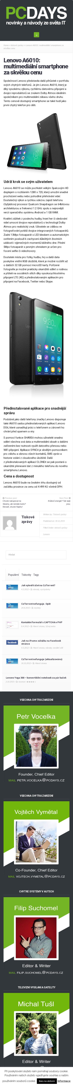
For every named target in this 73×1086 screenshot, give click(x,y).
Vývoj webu (50, 626)
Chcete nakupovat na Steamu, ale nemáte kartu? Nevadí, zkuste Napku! (14, 504)
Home (6, 45)
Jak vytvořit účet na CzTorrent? (38, 585)
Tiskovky (26, 574)
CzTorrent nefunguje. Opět (35, 604)
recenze (22, 682)
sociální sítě (58, 648)
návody (36, 589)
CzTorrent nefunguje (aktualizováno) (41, 659)
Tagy (36, 574)
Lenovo (46, 534)
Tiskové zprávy (59, 514)
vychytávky (45, 589)
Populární (13, 574)
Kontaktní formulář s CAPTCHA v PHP (41, 622)
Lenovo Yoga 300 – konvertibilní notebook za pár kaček (36, 677)
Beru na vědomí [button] (47, 1081)
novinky (37, 608)
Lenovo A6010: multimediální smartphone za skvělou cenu (36, 66)
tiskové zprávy (17, 45)
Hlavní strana (38, 626)
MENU (36, 34)
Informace (64, 1081)
